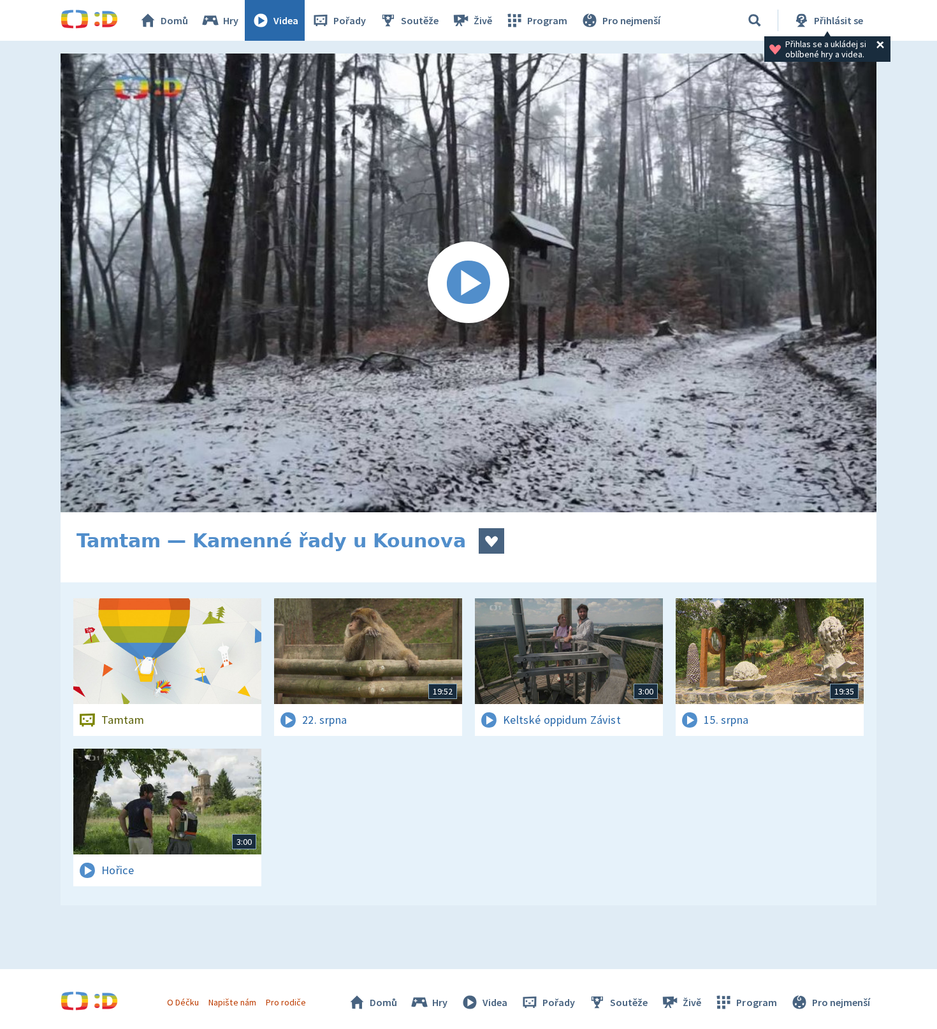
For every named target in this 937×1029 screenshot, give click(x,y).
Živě (483, 20)
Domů (174, 20)
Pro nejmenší (631, 20)
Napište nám (232, 1002)
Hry (230, 20)
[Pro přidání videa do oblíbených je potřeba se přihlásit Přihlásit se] (491, 541)
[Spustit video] (468, 283)
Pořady (349, 20)
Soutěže (420, 20)
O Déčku (183, 1002)
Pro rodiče (286, 1002)
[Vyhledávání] (755, 20)
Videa (285, 20)
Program (547, 20)
